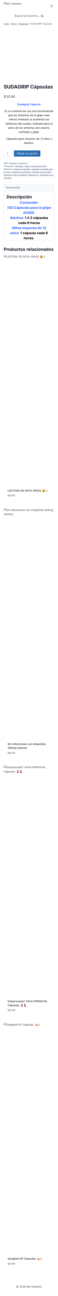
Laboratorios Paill (38, 166)
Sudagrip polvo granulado (15, 175)
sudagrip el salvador (21, 172)
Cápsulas (19, 166)
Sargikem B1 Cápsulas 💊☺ (25, 1258)
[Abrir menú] (51, 6)
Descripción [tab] (13, 187)
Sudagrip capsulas (21, 169)
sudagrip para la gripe (41, 172)
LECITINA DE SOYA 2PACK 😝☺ (28, 490)
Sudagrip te (33, 175)
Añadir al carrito (27, 153)
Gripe (26, 166)
